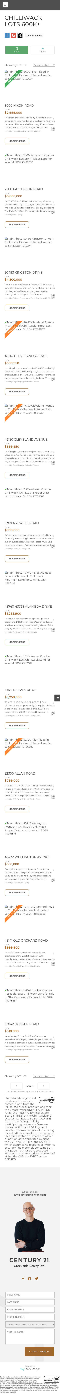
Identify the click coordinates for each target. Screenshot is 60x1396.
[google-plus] (30, 1278)
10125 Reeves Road (20, 690)
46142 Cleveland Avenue (26, 356)
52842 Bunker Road (22, 1024)
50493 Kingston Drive (23, 272)
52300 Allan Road (20, 773)
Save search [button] (16, 50)
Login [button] (34, 35)
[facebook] (23, 1278)
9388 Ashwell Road (22, 523)
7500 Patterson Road (24, 189)
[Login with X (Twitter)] (20, 36)
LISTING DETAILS (17, 141)
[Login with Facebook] (7, 36)
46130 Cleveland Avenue (26, 439)
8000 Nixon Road (19, 105)
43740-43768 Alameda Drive (28, 606)
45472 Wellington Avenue (27, 857)
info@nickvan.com (34, 1194)
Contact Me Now (39, 1351)
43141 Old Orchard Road (26, 940)
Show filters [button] (43, 50)
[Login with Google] (13, 36)
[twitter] (36, 1278)
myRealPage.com (30, 1369)
